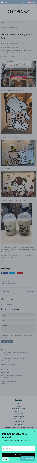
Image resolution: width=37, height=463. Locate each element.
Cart (25, 2)
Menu (5, 2)
